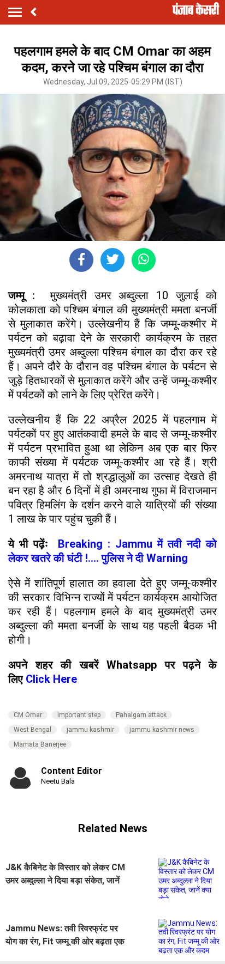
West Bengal (32, 729)
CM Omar (28, 715)
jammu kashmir (90, 729)
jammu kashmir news (161, 729)
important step (78, 715)
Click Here (51, 679)
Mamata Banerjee (40, 744)
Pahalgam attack (141, 715)
